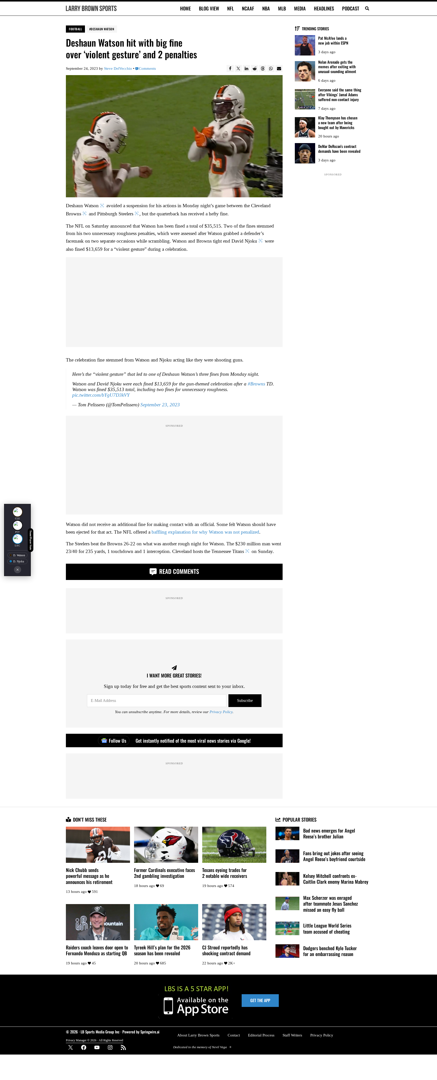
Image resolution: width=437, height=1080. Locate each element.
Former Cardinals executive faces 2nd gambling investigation (164, 873)
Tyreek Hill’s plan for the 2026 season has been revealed (162, 950)
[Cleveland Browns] (17, 512)
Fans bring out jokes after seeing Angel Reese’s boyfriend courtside (334, 856)
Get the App (260, 1000)
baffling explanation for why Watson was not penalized (205, 532)
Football (75, 29)
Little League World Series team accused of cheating (327, 928)
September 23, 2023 (160, 404)
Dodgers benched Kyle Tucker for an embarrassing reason (330, 951)
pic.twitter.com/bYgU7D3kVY (101, 395)
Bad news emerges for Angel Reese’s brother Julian (329, 833)
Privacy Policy (221, 712)
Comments (147, 68)
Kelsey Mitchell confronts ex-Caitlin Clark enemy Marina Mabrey (335, 879)
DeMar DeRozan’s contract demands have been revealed (339, 149)
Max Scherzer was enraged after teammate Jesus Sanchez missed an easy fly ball (330, 904)
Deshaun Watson (102, 29)
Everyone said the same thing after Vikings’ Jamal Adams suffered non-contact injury (339, 94)
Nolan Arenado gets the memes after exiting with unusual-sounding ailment (337, 67)
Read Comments (178, 571)
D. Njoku (18, 561)
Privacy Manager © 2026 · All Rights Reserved (94, 1040)
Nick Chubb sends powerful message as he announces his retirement (89, 876)
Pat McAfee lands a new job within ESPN (333, 40)
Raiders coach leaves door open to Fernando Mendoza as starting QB (97, 950)
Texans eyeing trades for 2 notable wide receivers (224, 873)
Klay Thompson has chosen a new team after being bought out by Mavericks (337, 122)
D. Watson (19, 555)
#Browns (256, 383)
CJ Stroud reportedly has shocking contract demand (226, 950)
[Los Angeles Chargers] (17, 539)
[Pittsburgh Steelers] (17, 525)
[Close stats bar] (17, 569)
